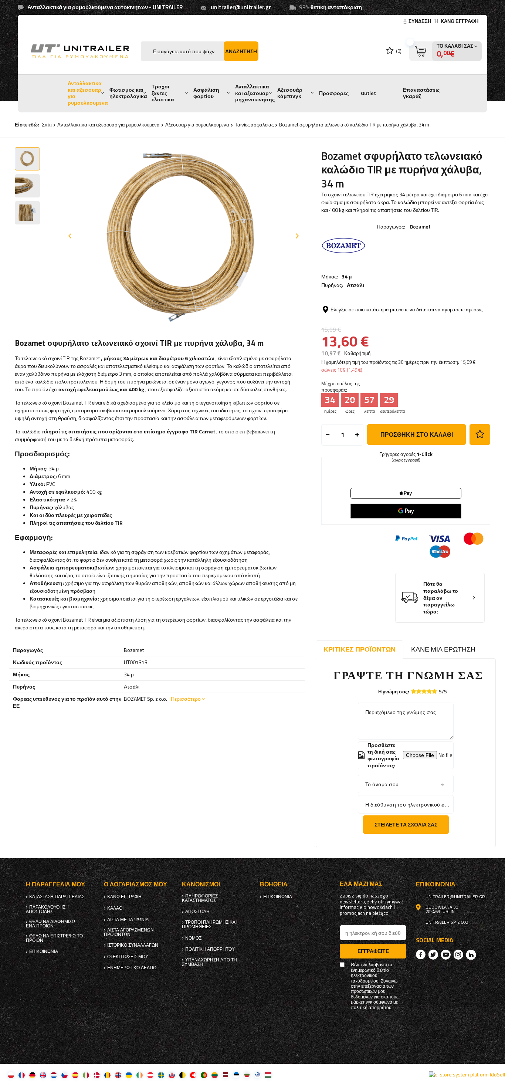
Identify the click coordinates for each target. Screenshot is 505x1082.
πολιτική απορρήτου (210, 949)
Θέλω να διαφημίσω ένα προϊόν (50, 923)
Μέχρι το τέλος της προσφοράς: (340, 387)
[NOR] (118, 1074)
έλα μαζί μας (361, 883)
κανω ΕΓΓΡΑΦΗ (459, 21)
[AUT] (150, 1074)
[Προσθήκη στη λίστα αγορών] (480, 434)
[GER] (32, 1074)
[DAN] (96, 1074)
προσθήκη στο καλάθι (416, 434)
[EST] (236, 1074)
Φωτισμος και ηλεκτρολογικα (128, 93)
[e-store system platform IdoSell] (467, 1074)
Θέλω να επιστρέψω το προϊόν (54, 938)
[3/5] (424, 691)
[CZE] (64, 1074)
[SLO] (171, 1074)
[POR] (204, 1074)
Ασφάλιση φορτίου (206, 93)
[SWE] (161, 1074)
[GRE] (257, 1074)
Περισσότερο (186, 699)
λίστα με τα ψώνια (128, 919)
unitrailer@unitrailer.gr (241, 7)
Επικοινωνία (43, 951)
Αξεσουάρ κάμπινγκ (289, 93)
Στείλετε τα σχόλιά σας (405, 824)
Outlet (368, 93)
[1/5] (413, 691)
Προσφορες (334, 93)
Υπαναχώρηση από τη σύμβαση (209, 962)
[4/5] (429, 691)
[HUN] (268, 1074)
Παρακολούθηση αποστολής (47, 909)
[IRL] (139, 1074)
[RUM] (107, 1074)
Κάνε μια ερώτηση (443, 649)
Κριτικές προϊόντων (359, 649)
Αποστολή (197, 911)
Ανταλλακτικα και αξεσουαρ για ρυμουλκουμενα (88, 93)
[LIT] (214, 1074)
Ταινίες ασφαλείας (254, 124)
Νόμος (193, 938)
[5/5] (434, 691)
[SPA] (75, 1074)
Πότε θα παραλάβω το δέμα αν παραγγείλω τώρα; (440, 598)
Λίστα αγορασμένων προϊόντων (129, 932)
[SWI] (193, 1074)
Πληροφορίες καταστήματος (200, 898)
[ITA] (86, 1074)
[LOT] (225, 1074)
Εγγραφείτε (373, 951)
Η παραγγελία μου (55, 884)
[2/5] (418, 691)
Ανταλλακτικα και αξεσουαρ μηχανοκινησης (255, 93)
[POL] (11, 1074)
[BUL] (246, 1074)
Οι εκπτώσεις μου (127, 956)
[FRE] (21, 1074)
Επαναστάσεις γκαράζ (421, 93)
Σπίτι (47, 124)
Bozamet (420, 226)
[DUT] (53, 1074)
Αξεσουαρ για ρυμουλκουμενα (197, 124)
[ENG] (43, 1074)
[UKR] (128, 1074)
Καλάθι (115, 908)
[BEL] (182, 1074)
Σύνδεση (420, 21)
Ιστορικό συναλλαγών (132, 945)
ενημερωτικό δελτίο (131, 968)
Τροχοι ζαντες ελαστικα (163, 93)
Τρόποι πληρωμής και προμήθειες (209, 924)
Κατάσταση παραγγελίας (56, 897)
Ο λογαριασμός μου (135, 884)
